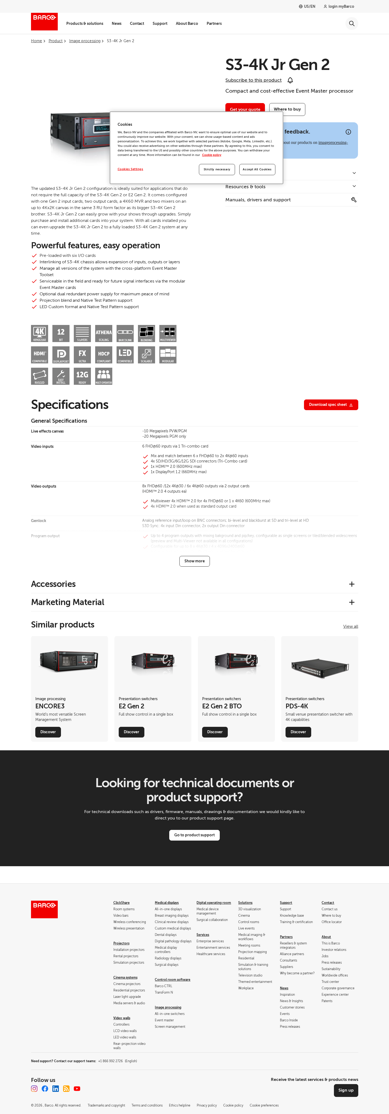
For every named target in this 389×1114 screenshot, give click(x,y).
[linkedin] (55, 1088)
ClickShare (121, 903)
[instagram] (34, 1088)
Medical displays (167, 903)
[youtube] (77, 1088)
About (326, 937)
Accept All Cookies (257, 169)
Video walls (121, 1018)
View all (350, 626)
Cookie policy (211, 155)
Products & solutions (84, 23)
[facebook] (45, 1088)
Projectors (121, 943)
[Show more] (194, 561)
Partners (214, 23)
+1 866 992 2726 (117, 1061)
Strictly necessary (217, 169)
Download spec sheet (328, 404)
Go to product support (194, 835)
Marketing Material (67, 602)
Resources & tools (245, 186)
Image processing (168, 1007)
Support (160, 23)
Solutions (245, 903)
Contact (137, 23)
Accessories (53, 584)
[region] (196, 147)
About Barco (187, 23)
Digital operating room (214, 903)
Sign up (346, 1090)
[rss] (66, 1088)
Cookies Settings (130, 169)
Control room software (172, 980)
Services (203, 935)
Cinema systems (125, 977)
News (116, 23)
